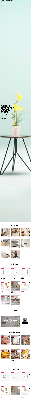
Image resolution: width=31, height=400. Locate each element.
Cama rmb (25, 320)
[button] (9, 3)
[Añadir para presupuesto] (8, 269)
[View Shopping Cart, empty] (29, 5)
